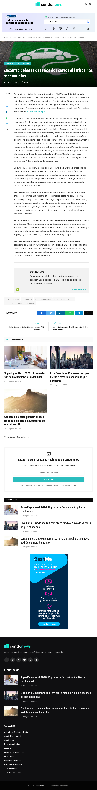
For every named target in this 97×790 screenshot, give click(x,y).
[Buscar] (90, 4)
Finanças (8, 748)
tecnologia (30, 303)
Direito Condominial (12, 744)
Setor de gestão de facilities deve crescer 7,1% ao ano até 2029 (26, 328)
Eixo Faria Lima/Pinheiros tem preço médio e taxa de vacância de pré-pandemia (70, 377)
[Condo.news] (48, 4)
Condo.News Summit (12, 736)
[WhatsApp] (7, 118)
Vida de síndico (10, 768)
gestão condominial (43, 299)
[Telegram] (7, 123)
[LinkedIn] (7, 112)
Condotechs (9, 740)
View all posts (79, 289)
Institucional (9, 756)
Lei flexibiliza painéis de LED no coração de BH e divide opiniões (70, 328)
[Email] (7, 129)
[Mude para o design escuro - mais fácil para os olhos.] (86, 4)
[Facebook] (7, 101)
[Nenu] (7, 4)
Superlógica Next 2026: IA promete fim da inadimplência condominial (24, 375)
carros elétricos (12, 299)
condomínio (27, 299)
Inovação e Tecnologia (14, 752)
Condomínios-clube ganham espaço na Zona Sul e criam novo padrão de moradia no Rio (24, 420)
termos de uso (70, 486)
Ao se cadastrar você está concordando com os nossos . (48, 486)
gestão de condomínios (64, 299)
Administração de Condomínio (17, 63)
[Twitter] (7, 106)
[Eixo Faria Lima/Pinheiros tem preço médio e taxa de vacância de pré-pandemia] (71, 357)
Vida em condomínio (12, 772)
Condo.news (40, 786)
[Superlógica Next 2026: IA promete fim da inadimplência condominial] (25, 357)
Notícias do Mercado (13, 764)
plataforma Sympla (36, 111)
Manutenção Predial (14, 303)
